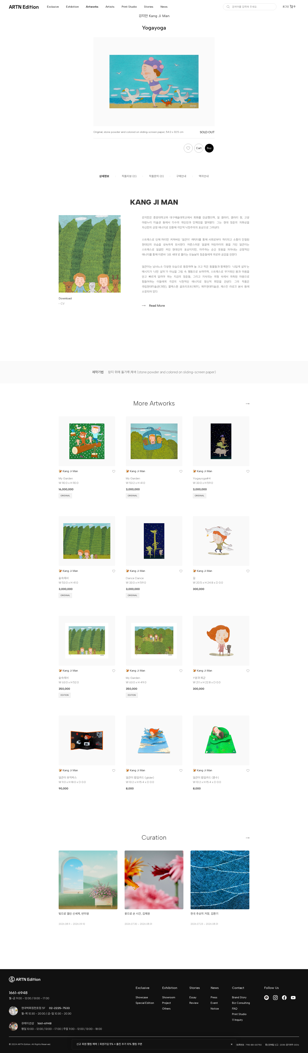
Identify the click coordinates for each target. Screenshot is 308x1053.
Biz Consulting (241, 1003)
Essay (192, 997)
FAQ (234, 1008)
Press (214, 997)
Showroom (168, 997)
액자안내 (204, 176)
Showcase (142, 997)
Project (166, 1003)
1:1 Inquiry (237, 1019)
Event (214, 1003)
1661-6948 (18, 992)
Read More (157, 306)
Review (193, 1003)
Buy (209, 148)
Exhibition (72, 6)
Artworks (92, 6)
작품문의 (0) (156, 176)
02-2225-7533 (59, 1008)
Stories (148, 6)
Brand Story (239, 997)
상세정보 (104, 176)
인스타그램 (275, 997)
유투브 (293, 997)
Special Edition (145, 1003)
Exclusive (53, 6)
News (164, 6)
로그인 (286, 6)
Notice (215, 1008)
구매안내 (181, 176)
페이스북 (284, 997)
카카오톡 (266, 997)
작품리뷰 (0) (129, 176)
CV (63, 303)
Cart (199, 148)
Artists (110, 6)
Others (166, 1008)
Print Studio (129, 6)
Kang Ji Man (70, 471)
